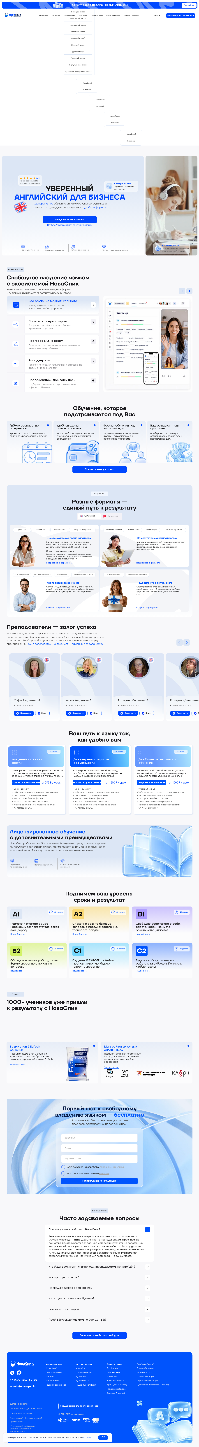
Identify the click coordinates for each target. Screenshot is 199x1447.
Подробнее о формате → (59, 563)
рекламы (104, 1173)
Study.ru (109, 1076)
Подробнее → (17, 934)
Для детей (50, 1377)
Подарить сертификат (56, 1385)
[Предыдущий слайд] (179, 642)
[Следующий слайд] (186, 642)
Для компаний (52, 1381)
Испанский (112, 1376)
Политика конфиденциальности (26, 1409)
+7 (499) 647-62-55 (23, 1380)
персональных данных (112, 1167)
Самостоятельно (54, 1372)
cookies (87, 1437)
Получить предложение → (59, 608)
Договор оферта (19, 1404)
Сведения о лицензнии (21, 1414)
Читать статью (17, 1065)
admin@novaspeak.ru (24, 1386)
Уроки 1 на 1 (51, 1368)
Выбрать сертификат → (148, 608)
